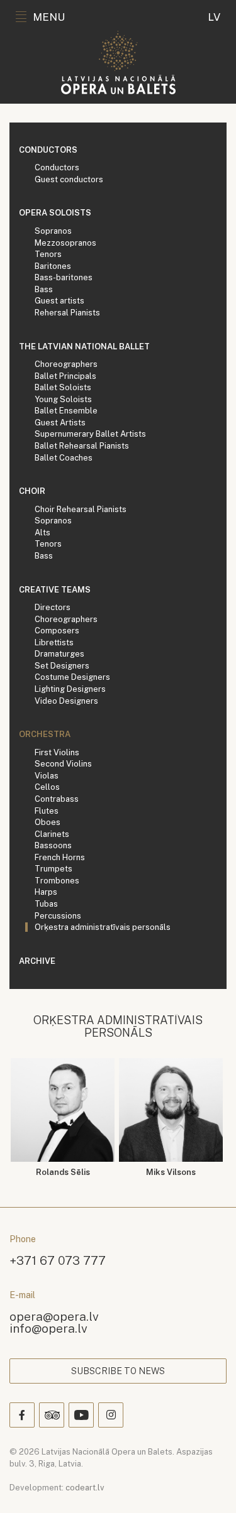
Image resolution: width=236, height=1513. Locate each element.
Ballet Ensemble (66, 410)
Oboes (47, 822)
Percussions (58, 915)
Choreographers (66, 364)
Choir (32, 491)
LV (214, 17)
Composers (57, 630)
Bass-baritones (64, 277)
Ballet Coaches (64, 457)
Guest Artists (60, 422)
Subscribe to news (118, 1371)
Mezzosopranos (65, 243)
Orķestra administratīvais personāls (103, 927)
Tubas (46, 904)
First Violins (57, 752)
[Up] (208, 1485)
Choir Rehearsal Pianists (80, 509)
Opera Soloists (55, 212)
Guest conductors (69, 179)
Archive (37, 961)
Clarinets (52, 834)
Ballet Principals (65, 376)
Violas (47, 775)
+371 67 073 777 (57, 1260)
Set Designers (62, 665)
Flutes (47, 811)
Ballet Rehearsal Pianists (82, 446)
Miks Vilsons (171, 1172)
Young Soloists (63, 399)
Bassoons (53, 845)
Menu (49, 17)
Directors (52, 607)
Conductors (48, 150)
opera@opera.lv (54, 1316)
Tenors (48, 254)
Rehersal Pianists (67, 312)
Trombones (57, 880)
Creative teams (55, 589)
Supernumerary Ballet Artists (90, 434)
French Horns (60, 857)
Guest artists (59, 300)
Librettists (54, 642)
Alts (42, 532)
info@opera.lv (48, 1328)
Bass (44, 289)
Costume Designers (72, 677)
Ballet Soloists (63, 387)
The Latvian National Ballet (84, 346)
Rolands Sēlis (63, 1172)
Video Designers (66, 701)
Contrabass (57, 799)
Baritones (53, 266)
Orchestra (44, 734)
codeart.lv (84, 1487)
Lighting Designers (70, 689)
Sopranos (53, 231)
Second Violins (63, 763)
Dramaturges (59, 653)
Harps (46, 892)
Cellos (47, 787)
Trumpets (53, 868)
